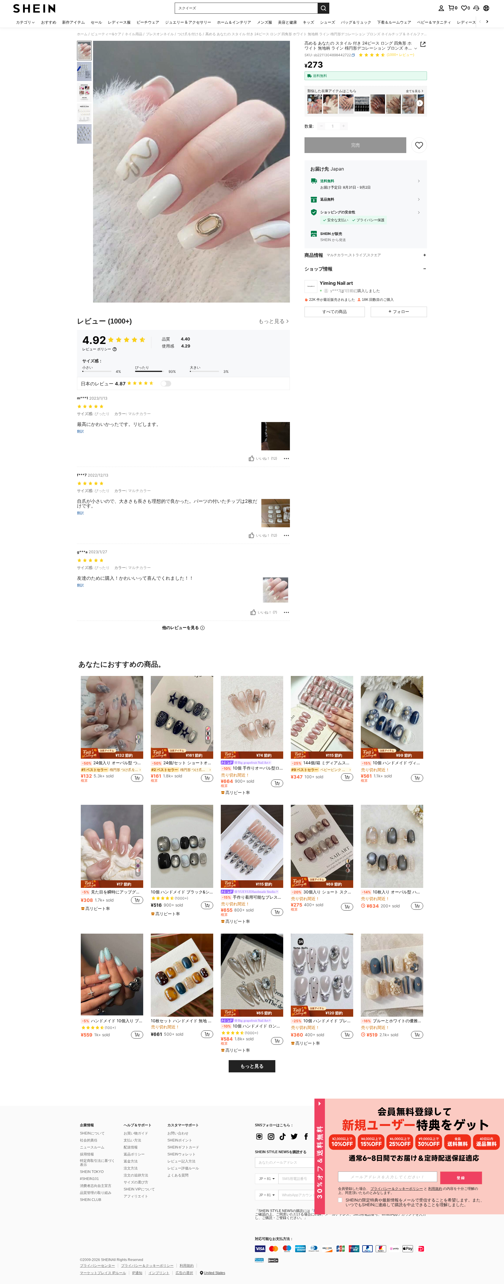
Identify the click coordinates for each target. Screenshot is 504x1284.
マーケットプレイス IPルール (103, 1273)
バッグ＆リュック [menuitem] (356, 22)
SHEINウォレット (181, 1154)
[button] (476, 8)
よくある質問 (177, 1175)
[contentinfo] (342, 1248)
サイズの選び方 (136, 1182)
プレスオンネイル (160, 34)
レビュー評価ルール (183, 1168)
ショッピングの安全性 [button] (337, 212)
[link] (453, 7)
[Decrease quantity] (321, 125)
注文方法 (131, 1168)
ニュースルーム (92, 1147)
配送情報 (131, 1147)
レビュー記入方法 (181, 1161)
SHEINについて (92, 1133)
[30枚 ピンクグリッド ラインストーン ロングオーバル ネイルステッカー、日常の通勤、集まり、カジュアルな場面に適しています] (346, 104)
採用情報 (87, 1154)
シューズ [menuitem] (327, 22)
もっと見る (252, 1066)
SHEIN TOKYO (92, 1172)
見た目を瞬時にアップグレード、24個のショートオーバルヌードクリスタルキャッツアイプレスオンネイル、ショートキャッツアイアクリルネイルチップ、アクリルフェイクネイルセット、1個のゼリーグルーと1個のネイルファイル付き (112, 892)
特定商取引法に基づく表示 (97, 1163)
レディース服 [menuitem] (119, 22)
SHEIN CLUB (90, 1200)
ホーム (82, 34)
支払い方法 (132, 1140)
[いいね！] (251, 458)
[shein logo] (34, 8)
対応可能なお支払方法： (274, 1239)
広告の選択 (184, 1273)
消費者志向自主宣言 (95, 1186)
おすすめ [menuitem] (48, 22)
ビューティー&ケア (106, 34)
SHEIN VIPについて (139, 1189)
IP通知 (137, 1273)
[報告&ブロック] (286, 458)
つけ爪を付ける (189, 34)
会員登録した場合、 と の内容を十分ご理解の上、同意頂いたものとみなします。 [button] (408, 1191)
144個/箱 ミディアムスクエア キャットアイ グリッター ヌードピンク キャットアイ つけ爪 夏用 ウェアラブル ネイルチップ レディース (322, 762)
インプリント (158, 1273)
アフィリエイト (136, 1196)
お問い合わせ (177, 1133)
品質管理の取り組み (95, 1193)
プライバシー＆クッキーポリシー (147, 1266)
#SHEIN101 (89, 1179)
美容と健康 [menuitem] (287, 22)
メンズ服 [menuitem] (264, 22)
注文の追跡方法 (136, 1175)
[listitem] (314, 104)
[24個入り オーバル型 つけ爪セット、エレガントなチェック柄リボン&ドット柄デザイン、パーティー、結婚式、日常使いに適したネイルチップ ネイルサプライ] (409, 104)
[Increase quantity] (343, 125)
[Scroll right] (487, 22)
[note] (112, 753)
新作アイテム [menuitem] (73, 22)
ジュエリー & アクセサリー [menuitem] (188, 22)
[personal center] (441, 8)
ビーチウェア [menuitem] (147, 22)
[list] (301, 1136)
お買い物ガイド (136, 1133)
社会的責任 (88, 1140)
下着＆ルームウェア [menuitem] (394, 22)
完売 (355, 144)
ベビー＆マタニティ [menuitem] (434, 22)
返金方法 (131, 1161)
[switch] (166, 384)
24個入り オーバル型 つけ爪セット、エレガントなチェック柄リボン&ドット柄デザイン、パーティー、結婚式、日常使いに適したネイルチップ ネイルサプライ (112, 762)
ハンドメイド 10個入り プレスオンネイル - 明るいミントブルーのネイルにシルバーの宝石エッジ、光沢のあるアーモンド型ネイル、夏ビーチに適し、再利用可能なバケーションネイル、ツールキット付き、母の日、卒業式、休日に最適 (112, 1020)
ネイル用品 (133, 34)
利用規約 (187, 1266)
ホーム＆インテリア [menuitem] (234, 22)
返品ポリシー (134, 1154)
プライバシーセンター (97, 1266)
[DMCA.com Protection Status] (273, 1260)
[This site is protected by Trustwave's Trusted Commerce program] (259, 1260)
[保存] (419, 145)
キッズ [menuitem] (308, 22)
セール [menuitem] (96, 22)
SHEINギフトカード (183, 1147)
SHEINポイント (179, 1140)
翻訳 (80, 431)
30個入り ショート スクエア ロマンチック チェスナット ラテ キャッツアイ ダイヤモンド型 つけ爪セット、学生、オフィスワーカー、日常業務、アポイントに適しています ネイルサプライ (322, 892)
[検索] (323, 8)
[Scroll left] (480, 22)
